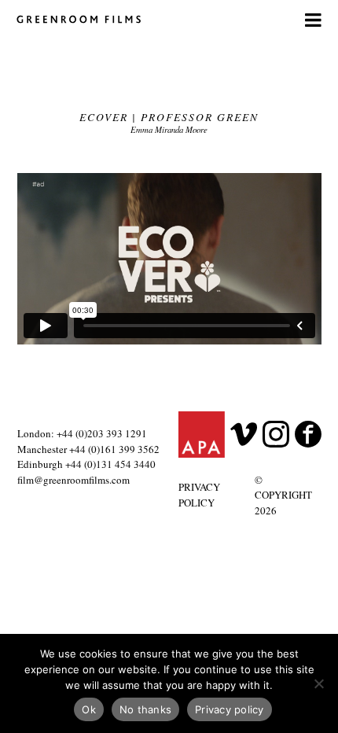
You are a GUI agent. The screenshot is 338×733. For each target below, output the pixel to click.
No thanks (145, 709)
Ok (89, 709)
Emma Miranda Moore (169, 129)
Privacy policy (229, 709)
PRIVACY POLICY (199, 495)
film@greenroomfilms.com (73, 480)
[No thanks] (318, 683)
